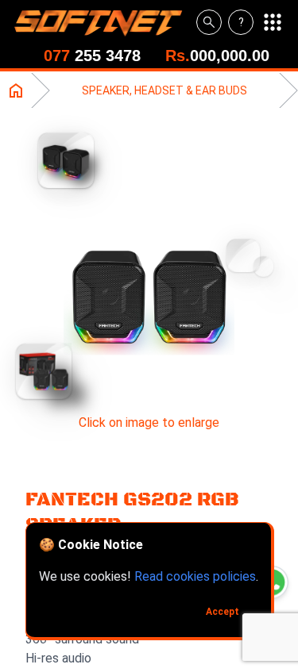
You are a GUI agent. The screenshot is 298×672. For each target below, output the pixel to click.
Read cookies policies (195, 576)
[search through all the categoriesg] (209, 22)
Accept (222, 611)
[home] (104, 22)
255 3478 (92, 55)
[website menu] (272, 22)
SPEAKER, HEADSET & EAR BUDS (164, 90)
